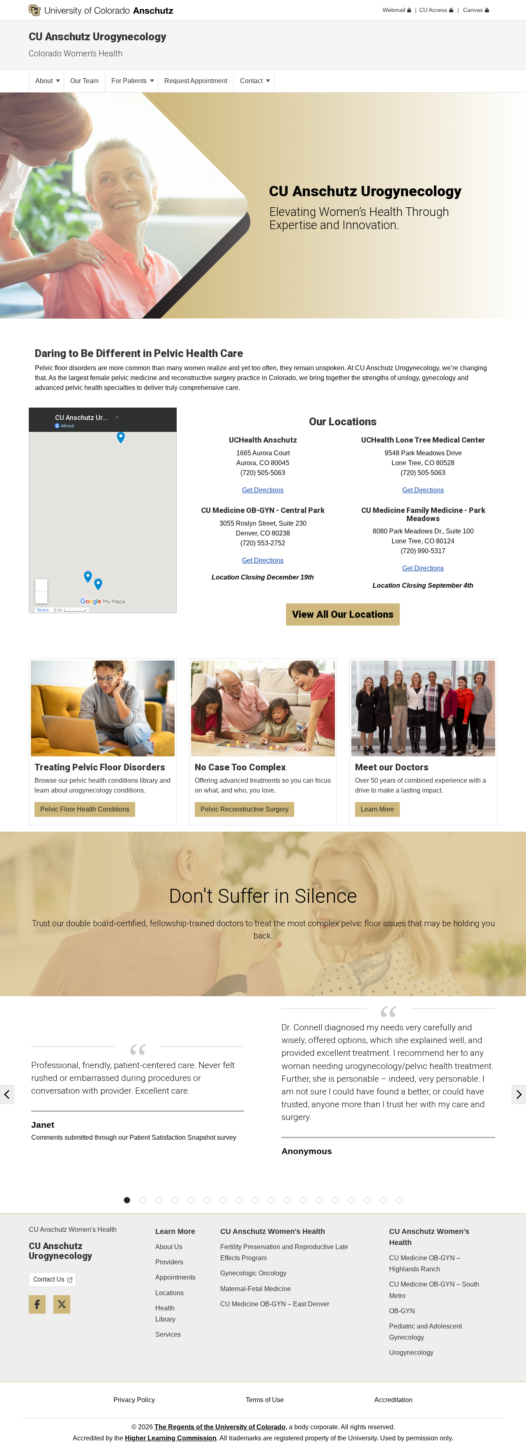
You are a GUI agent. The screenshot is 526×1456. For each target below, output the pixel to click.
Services (168, 1334)
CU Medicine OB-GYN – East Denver (274, 1304)
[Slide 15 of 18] (351, 1200)
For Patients (129, 80)
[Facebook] (40, 1316)
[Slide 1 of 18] (127, 1200)
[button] (9, 1094)
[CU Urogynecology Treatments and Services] (263, 742)
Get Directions (263, 490)
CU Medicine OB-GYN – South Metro (434, 1290)
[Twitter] (64, 1316)
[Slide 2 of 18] (143, 1200)
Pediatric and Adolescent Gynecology (425, 1332)
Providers (169, 1262)
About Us (168, 1246)
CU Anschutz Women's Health (73, 1229)
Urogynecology (411, 1352)
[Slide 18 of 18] (399, 1200)
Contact (252, 80)
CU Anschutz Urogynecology (97, 36)
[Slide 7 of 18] (223, 1200)
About (44, 80)
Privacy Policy (134, 1399)
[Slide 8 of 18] (239, 1200)
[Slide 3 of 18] (159, 1200)
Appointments (175, 1277)
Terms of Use (265, 1399)
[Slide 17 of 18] (383, 1200)
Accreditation (393, 1399)
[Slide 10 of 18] (271, 1200)
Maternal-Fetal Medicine (255, 1288)
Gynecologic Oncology (253, 1273)
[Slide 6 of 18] (207, 1200)
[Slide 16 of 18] (367, 1200)
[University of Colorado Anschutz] (101, 10)
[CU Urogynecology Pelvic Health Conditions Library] (103, 742)
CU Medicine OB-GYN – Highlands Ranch (424, 1263)
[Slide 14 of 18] (335, 1200)
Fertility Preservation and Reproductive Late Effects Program (284, 1252)
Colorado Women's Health (75, 53)
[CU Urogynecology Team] (423, 742)
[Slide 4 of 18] (175, 1200)
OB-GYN (402, 1311)
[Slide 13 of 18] (319, 1200)
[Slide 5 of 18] (191, 1200)
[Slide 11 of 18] (287, 1200)
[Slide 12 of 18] (303, 1200)
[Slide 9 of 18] (255, 1200)
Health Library (165, 1314)
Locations (169, 1292)
